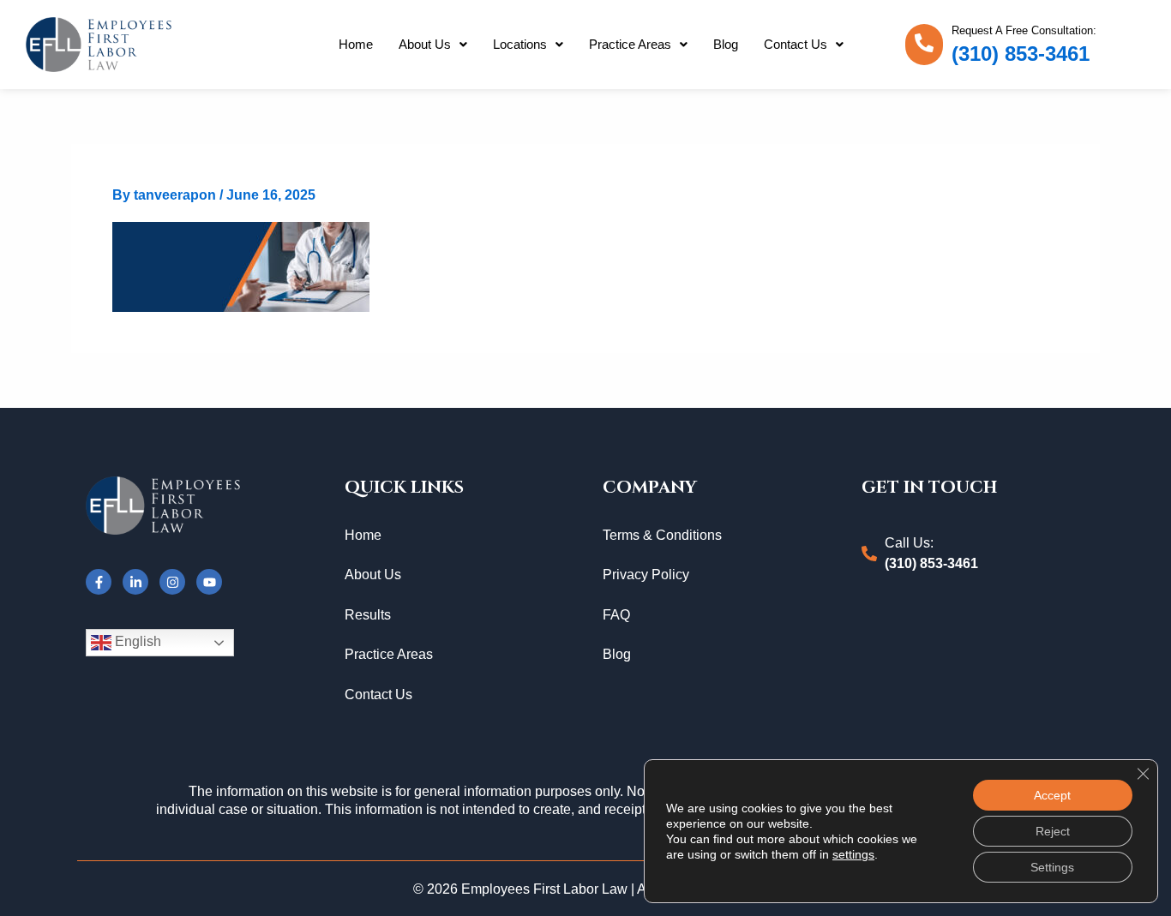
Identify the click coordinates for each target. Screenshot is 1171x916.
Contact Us (795, 44)
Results (368, 615)
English (136, 642)
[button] (433, 45)
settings (853, 854)
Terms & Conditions (662, 535)
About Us (425, 44)
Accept (1052, 795)
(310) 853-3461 (1021, 53)
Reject (1053, 831)
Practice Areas (630, 44)
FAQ (616, 615)
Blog (725, 44)
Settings (1052, 867)
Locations (520, 44)
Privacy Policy (646, 574)
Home (356, 44)
